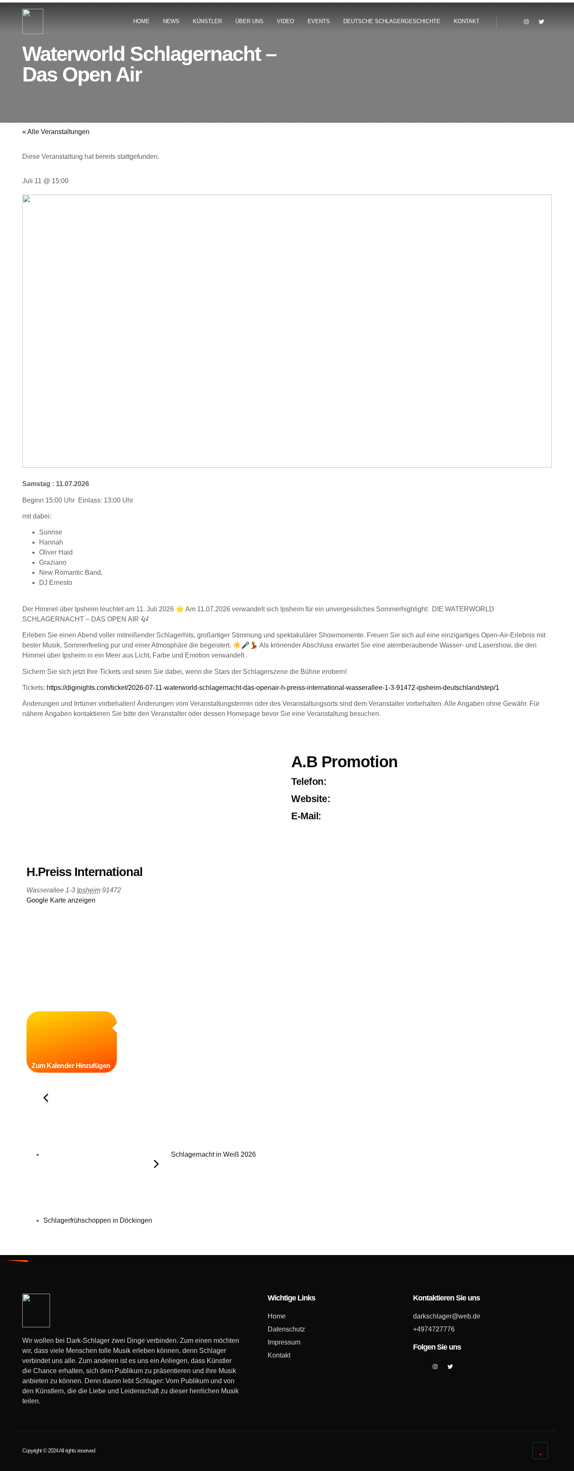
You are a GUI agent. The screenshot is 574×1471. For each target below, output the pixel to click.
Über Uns (249, 21)
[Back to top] (540, 1450)
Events (319, 21)
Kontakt (466, 21)
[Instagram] (526, 21)
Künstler (207, 21)
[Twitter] (541, 21)
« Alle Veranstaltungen (56, 131)
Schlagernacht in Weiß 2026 (212, 1154)
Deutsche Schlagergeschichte (391, 21)
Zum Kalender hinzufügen (72, 1065)
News (171, 21)
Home (141, 21)
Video (285, 21)
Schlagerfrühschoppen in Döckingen (98, 1220)
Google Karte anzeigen (60, 900)
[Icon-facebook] (511, 21)
